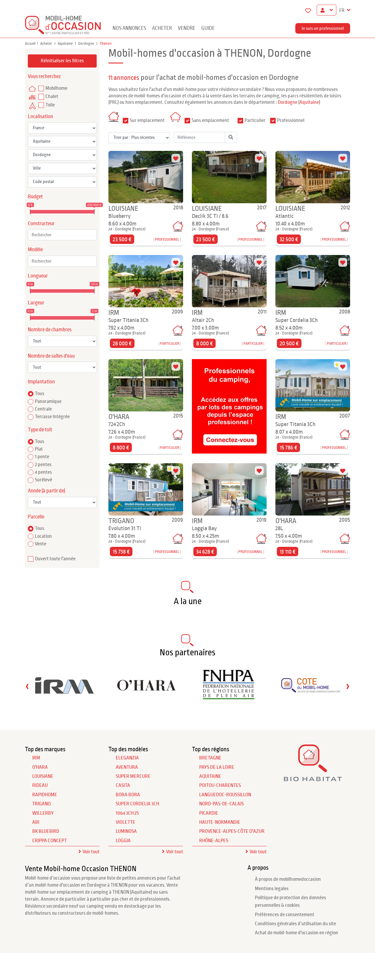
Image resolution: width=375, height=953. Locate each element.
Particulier (255, 120)
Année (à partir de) (46, 491)
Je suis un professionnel (322, 28)
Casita (123, 785)
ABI (35, 822)
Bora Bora (128, 794)
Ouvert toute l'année (55, 558)
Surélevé (43, 479)
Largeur (36, 303)
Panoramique (48, 401)
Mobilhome (56, 88)
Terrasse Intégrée (52, 416)
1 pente (42, 456)
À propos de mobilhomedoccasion (288, 879)
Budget (35, 196)
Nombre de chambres (49, 329)
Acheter (162, 28)
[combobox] (62, 234)
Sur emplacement (147, 120)
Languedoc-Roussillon (225, 794)
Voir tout (91, 851)
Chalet (51, 96)
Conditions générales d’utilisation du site (295, 923)
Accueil (30, 44)
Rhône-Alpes (213, 840)
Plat (39, 449)
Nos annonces (129, 28)
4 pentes (43, 472)
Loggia (123, 840)
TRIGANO (41, 803)
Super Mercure (133, 776)
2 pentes (43, 464)
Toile (50, 105)
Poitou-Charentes (220, 785)
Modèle (35, 249)
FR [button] (342, 10)
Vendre (186, 28)
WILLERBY (43, 813)
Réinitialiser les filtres (62, 60)
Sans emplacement (210, 120)
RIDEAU (40, 785)
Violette (125, 822)
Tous (39, 393)
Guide (208, 28)
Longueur (38, 276)
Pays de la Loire (216, 767)
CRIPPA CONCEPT (49, 840)
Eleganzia (127, 758)
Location (43, 536)
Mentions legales (272, 888)
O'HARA (40, 767)
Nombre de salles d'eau (51, 356)
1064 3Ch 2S (127, 813)
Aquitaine (66, 44)
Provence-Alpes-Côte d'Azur (232, 831)
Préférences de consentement (284, 914)
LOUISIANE (42, 776)
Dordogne (86, 44)
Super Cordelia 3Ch (137, 803)
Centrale (43, 409)
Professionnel (290, 120)
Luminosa (126, 831)
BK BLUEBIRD (45, 831)
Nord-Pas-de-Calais (221, 803)
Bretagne (210, 758)
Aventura (127, 767)
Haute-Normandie (219, 822)
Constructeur (41, 223)
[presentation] (27, 686)
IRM (36, 758)
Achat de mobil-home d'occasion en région (296, 932)
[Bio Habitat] (312, 779)
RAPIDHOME (44, 794)
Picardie (208, 813)
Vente (40, 544)
